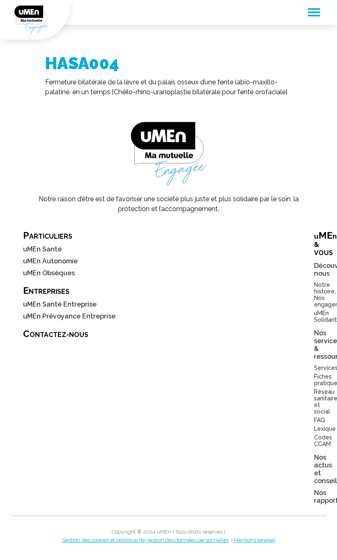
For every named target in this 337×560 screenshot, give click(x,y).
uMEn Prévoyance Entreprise (69, 316)
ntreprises (46, 290)
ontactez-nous (55, 333)
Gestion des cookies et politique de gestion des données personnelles (145, 540)
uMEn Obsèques (49, 273)
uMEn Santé (42, 249)
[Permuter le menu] (314, 12)
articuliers (47, 235)
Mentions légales (254, 540)
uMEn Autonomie (50, 261)
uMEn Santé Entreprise (60, 304)
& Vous (318, 243)
